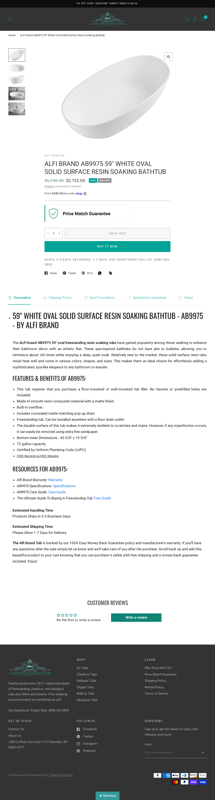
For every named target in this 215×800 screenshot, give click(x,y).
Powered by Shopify (61, 775)
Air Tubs (82, 668)
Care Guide (57, 492)
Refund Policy (154, 687)
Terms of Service (156, 693)
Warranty (55, 480)
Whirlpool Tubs (87, 700)
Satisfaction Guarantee (149, 298)
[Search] (187, 19)
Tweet (72, 273)
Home (12, 35)
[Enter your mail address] (202, 752)
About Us (14, 736)
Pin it (90, 273)
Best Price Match (102, 298)
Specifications (64, 486)
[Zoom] (168, 57)
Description (22, 298)
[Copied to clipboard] (111, 273)
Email (148, 744)
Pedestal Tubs (86, 681)
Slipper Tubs (85, 687)
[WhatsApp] (101, 273)
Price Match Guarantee (161, 674)
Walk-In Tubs (85, 693)
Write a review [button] (136, 618)
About (188, 298)
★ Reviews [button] (107, 795)
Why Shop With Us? (158, 668)
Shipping (50, 186)
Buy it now (107, 246)
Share (53, 273)
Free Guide (102, 498)
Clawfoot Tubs (87, 674)
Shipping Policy (60, 298)
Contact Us (16, 729)
